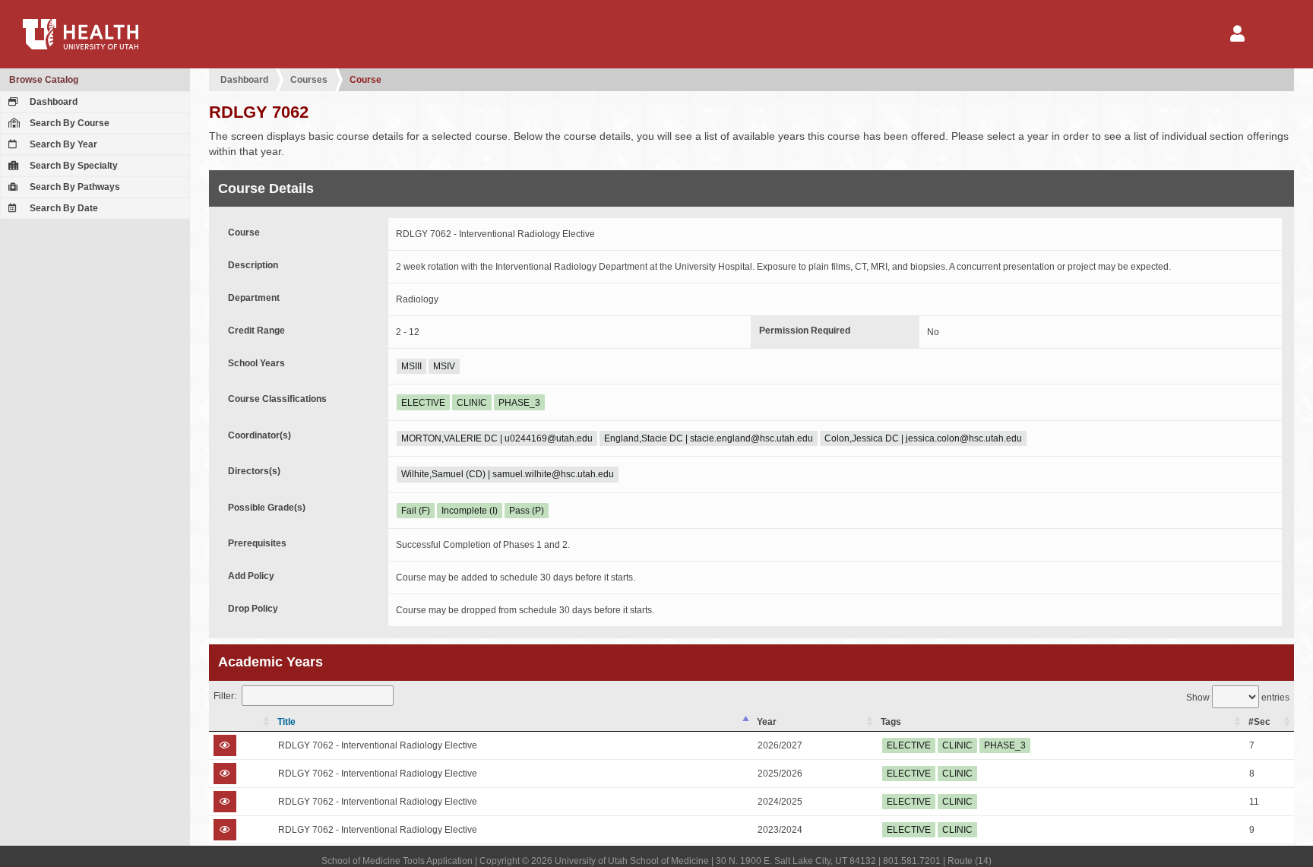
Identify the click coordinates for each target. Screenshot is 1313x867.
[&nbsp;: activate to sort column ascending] (241, 722)
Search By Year (62, 144)
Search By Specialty (72, 165)
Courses (308, 79)
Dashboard (52, 102)
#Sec (1259, 722)
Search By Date (62, 208)
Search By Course (68, 123)
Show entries (1237, 697)
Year (767, 722)
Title (286, 722)
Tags (891, 722)
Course (365, 79)
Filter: (225, 696)
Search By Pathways (73, 187)
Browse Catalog (43, 79)
